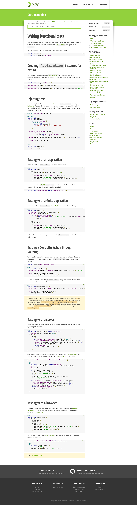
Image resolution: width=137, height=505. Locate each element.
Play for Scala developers (98, 117)
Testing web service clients (98, 47)
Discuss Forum (43, 474)
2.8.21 (53, 22)
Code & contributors (79, 487)
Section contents (95, 55)
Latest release (94, 129)
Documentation (88, 5)
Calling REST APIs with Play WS (99, 82)
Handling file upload (96, 75)
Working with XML (95, 73)
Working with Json (95, 71)
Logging (92, 97)
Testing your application (97, 95)
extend (112, 21)
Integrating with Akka (96, 85)
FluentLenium (39, 412)
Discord (51, 474)
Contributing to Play (96, 137)
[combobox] (54, 27)
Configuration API (95, 57)
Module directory (95, 144)
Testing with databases (97, 45)
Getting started (94, 131)
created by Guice (55, 206)
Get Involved (103, 5)
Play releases (94, 142)
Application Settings (96, 93)
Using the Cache (95, 79)
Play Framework (34, 4)
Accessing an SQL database (99, 77)
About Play (93, 139)
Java (108, 27)
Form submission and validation (97, 67)
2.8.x (65, 22)
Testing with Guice (95, 43)
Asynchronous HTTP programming (96, 62)
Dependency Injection (96, 91)
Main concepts (94, 105)
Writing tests (94, 39)
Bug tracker (79, 489)
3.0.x (106, 23)
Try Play (75, 5)
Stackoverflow (59, 474)
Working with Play (95, 135)
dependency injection (48, 104)
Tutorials (37, 489)
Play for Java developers (97, 115)
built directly (31, 106)
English (105, 30)
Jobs (58, 487)
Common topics (95, 119)
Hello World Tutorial (96, 133)
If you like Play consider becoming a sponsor (90, 474)
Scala (104, 27)
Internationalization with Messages (97, 87)
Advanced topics (95, 107)
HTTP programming (96, 59)
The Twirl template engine (98, 65)
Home (92, 127)
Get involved (79, 491)
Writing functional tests (97, 41)
